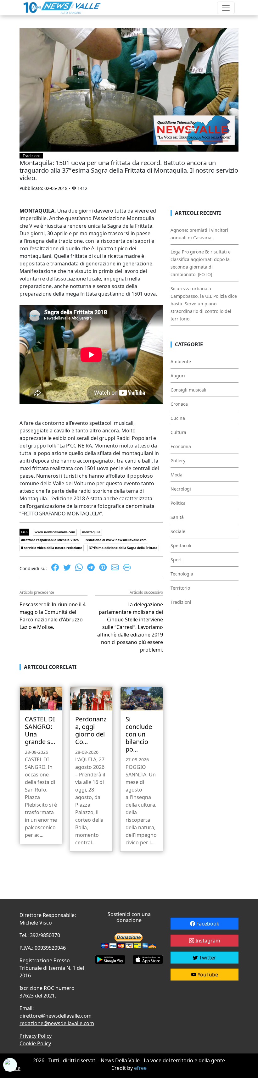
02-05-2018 (56, 188)
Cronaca (179, 404)
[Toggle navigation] (226, 8)
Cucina (178, 418)
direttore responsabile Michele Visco (50, 540)
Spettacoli (181, 545)
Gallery (178, 461)
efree (140, 1067)
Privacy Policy (36, 1035)
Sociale (178, 531)
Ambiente (181, 361)
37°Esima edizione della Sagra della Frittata (123, 548)
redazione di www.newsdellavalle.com (116, 540)
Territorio (180, 588)
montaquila (91, 532)
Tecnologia (182, 574)
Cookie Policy (35, 1043)
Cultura (178, 432)
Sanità (177, 517)
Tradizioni (31, 155)
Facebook (207, 923)
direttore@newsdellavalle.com (56, 1015)
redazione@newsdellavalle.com (57, 1023)
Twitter (207, 957)
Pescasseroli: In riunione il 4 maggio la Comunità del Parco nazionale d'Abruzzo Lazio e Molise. (53, 616)
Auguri (178, 376)
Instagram (207, 940)
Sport (176, 560)
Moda (176, 475)
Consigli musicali (188, 390)
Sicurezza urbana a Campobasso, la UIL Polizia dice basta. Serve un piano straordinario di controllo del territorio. (204, 304)
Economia (181, 446)
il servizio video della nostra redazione (51, 548)
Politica (178, 503)
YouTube (207, 974)
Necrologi (181, 489)
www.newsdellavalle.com (55, 532)
